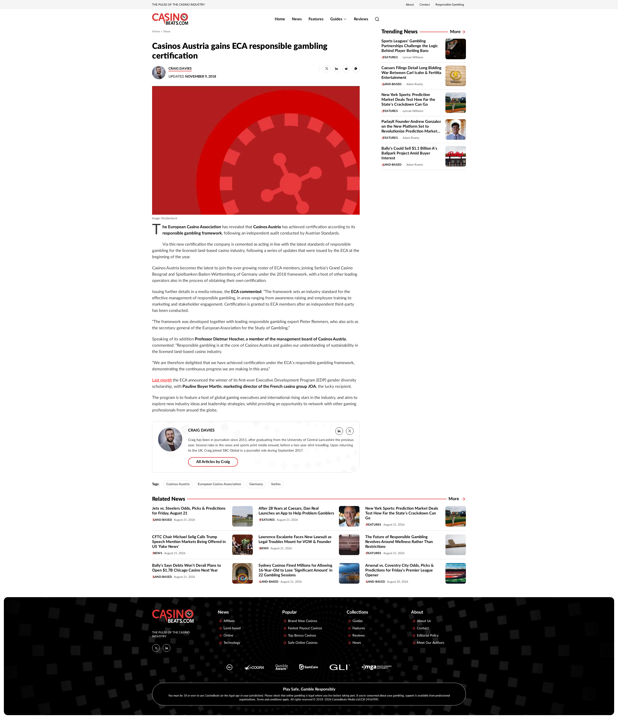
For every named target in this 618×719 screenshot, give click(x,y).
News (297, 19)
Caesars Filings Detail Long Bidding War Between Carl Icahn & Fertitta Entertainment (411, 73)
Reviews (361, 19)
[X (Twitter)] (156, 648)
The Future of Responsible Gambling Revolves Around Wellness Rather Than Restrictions (399, 542)
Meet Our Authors (430, 643)
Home (280, 19)
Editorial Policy (428, 635)
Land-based (392, 84)
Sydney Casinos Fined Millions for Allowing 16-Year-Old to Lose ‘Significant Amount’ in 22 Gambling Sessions (295, 570)
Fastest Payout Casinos (305, 628)
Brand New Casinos (302, 621)
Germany (256, 484)
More (455, 32)
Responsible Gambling (449, 4)
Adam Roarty (414, 84)
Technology (232, 643)
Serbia (276, 484)
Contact (425, 4)
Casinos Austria (178, 484)
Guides (336, 19)
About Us (424, 621)
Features (316, 19)
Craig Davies (180, 68)
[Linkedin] (166, 648)
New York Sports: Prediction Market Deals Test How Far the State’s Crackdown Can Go (408, 99)
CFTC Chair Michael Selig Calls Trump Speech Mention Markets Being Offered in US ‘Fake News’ (189, 542)
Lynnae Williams (413, 57)
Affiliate (229, 621)
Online (228, 635)
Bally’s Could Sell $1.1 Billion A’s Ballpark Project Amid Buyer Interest (409, 153)
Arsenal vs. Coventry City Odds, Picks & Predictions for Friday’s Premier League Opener (399, 570)
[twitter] (350, 431)
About (410, 4)
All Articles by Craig (213, 462)
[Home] (170, 19)
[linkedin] (339, 431)
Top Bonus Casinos (302, 635)
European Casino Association (219, 484)
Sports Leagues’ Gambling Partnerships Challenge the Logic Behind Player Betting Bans (409, 46)
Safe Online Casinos (302, 643)
